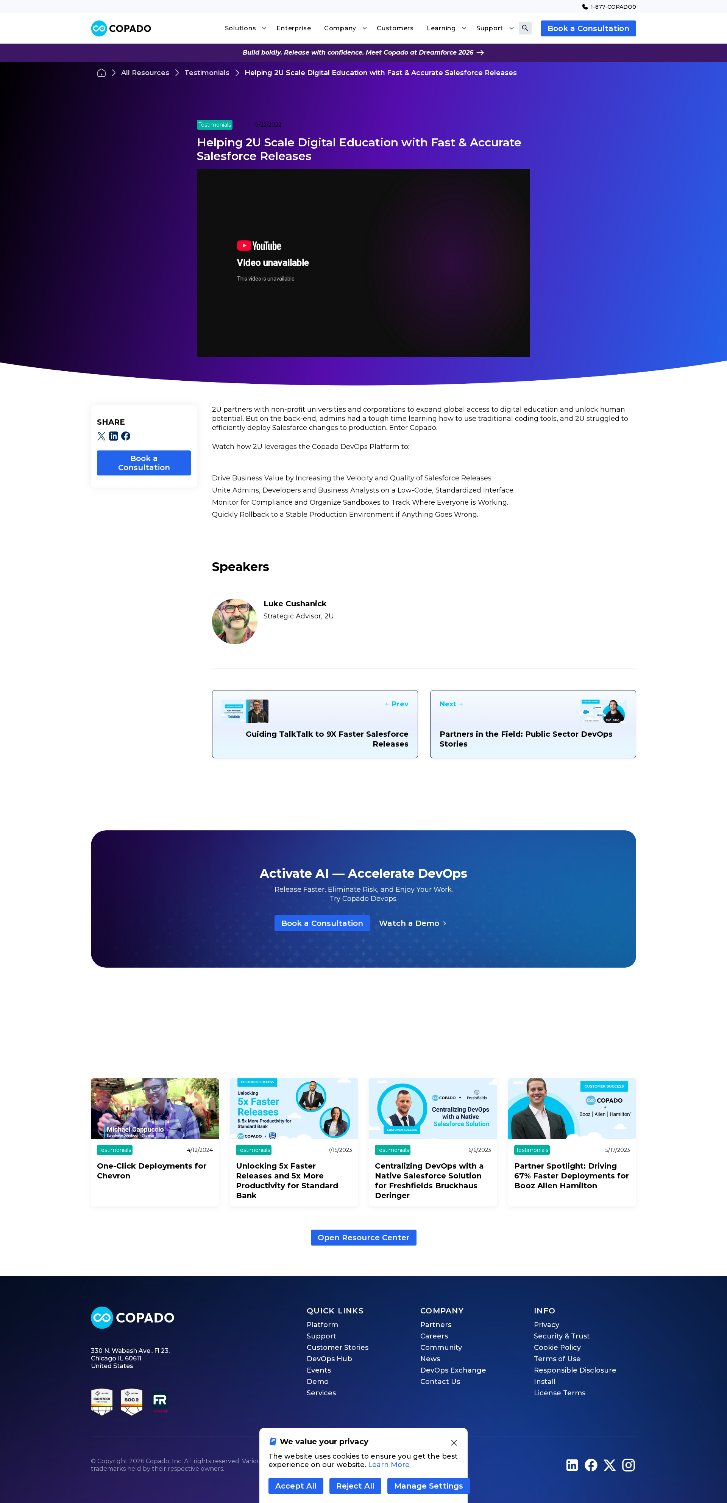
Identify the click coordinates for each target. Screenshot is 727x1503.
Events (319, 1370)
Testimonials (206, 73)
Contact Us (440, 1381)
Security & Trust (562, 1336)
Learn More (389, 1465)
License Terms (559, 1393)
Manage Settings (428, 1485)
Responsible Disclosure (575, 1370)
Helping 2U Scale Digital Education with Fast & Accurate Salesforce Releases (381, 73)
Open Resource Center (364, 1237)
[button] (246, 28)
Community (441, 1347)
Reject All (355, 1485)
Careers (434, 1336)
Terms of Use (557, 1359)
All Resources (145, 73)
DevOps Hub (329, 1359)
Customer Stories (337, 1347)
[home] (121, 28)
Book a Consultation (588, 28)
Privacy (546, 1325)
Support (321, 1336)
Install (544, 1381)
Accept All (296, 1485)
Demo (318, 1381)
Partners (435, 1325)
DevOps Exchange (453, 1370)
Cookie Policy (557, 1347)
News (430, 1359)
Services (321, 1393)
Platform (322, 1325)
